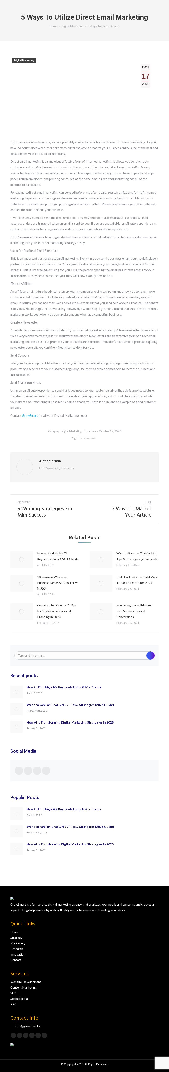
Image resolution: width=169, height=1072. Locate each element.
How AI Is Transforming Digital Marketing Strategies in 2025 (70, 722)
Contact (15, 960)
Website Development (25, 982)
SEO (13, 993)
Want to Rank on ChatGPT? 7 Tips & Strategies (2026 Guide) (137, 556)
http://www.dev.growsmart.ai (56, 468)
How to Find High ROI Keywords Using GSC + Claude (58, 556)
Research (16, 949)
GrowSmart (30, 415)
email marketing (88, 438)
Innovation (17, 954)
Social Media (19, 998)
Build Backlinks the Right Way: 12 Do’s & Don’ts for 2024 (137, 580)
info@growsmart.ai (28, 1026)
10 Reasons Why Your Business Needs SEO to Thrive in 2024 (58, 582)
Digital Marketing (24, 60)
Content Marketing (23, 987)
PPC (13, 1004)
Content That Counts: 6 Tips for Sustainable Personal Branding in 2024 (56, 611)
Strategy (16, 937)
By (90, 431)
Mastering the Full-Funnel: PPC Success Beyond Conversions (134, 611)
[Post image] (21, 559)
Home (14, 932)
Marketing (17, 943)
